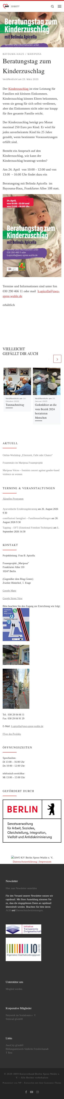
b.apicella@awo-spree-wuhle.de (27, 726)
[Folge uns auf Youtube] (31, 1092)
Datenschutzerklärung (25, 861)
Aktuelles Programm (13, 498)
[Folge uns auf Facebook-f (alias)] (26, 1092)
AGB (8, 910)
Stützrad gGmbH (14, 1019)
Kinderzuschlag (18, 88)
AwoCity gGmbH (14, 1045)
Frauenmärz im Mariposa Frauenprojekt (23, 462)
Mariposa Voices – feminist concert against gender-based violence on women (31, 472)
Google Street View (12, 598)
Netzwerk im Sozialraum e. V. (21, 1015)
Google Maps (9, 590)
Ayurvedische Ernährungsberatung (20, 509)
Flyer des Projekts (12, 734)
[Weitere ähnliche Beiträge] (57, 359)
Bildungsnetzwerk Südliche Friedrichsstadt (27, 1049)
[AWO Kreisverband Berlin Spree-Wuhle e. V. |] (11, 5)
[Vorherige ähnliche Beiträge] (49, 359)
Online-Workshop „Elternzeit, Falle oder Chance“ (28, 455)
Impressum (45, 861)
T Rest (9, 1052)
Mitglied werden (14, 989)
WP (20, 1083)
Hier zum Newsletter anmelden (21, 888)
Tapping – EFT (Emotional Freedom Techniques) (28, 527)
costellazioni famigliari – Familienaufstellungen (27, 518)
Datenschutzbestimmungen (29, 910)
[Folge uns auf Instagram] (37, 1092)
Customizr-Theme (52, 1083)
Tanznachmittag (15, 405)
